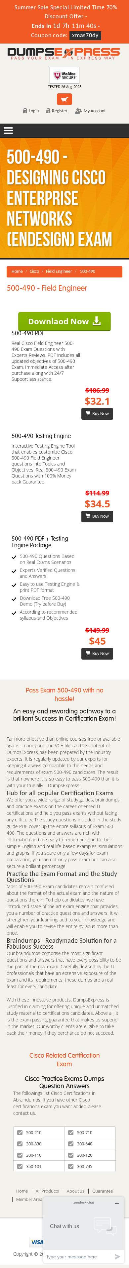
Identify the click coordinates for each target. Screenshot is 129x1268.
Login (34, 111)
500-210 (33, 1132)
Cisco (34, 271)
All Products (47, 1191)
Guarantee (102, 1191)
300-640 (84, 1144)
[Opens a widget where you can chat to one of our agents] (84, 1230)
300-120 (84, 1155)
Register (59, 111)
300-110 (33, 1155)
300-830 (33, 1144)
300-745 (84, 1166)
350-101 (33, 1166)
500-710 (84, 1132)
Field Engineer (59, 271)
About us (75, 1191)
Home (17, 271)
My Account (95, 111)
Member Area (29, 1199)
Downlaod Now (58, 321)
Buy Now (99, 413)
